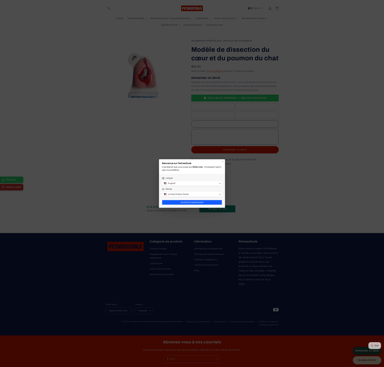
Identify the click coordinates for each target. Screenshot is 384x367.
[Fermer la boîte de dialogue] (222, 161)
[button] (192, 183)
